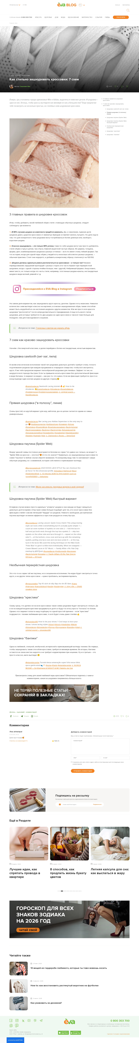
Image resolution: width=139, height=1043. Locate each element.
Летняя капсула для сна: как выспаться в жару (110, 871)
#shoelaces (55, 389)
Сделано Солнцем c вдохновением (118, 1034)
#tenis (54, 665)
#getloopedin (60, 551)
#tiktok (74, 624)
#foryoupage (60, 627)
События (98, 17)
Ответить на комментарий (17, 741)
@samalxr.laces (32, 421)
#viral (77, 627)
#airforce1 (67, 471)
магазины (126, 5)
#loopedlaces (49, 551)
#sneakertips (48, 433)
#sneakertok (59, 433)
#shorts (57, 624)
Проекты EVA (13, 5)
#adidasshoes (52, 424)
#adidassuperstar (38, 424)
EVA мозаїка (121, 17)
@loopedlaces (31, 523)
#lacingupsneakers (33, 430)
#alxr (43, 436)
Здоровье (48, 17)
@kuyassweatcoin (33, 468)
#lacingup (46, 430)
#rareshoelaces (43, 389)
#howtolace (30, 427)
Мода (63, 17)
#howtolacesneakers (56, 427)
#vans (74, 584)
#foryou (51, 627)
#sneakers (63, 424)
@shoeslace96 (32, 622)
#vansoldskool (41, 586)
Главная (11, 23)
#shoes (71, 424)
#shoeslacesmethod (34, 433)
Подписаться (97, 804)
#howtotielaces (66, 389)
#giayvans (30, 586)
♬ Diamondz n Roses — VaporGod (60, 436)
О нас (25, 5)
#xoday (50, 586)
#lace (74, 471)
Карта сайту (13, 1030)
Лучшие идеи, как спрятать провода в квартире (24, 873)
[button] (13, 716)
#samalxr (37, 436)
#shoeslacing (42, 627)
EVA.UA (117, 5)
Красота (38, 17)
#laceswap (71, 551)
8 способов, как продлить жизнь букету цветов (68, 873)
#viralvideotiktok (32, 474)
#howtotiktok (41, 427)
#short (51, 624)
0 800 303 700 (26, 17)
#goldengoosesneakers (48, 392)
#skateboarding (72, 433)
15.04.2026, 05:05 (14, 734)
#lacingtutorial (72, 427)
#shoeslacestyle (68, 430)
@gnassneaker (32, 584)
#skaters (29, 436)
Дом (56, 17)
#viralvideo (65, 624)
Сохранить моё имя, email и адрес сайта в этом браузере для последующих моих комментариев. (98, 763)
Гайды (107, 17)
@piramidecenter (32, 662)
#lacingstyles (55, 430)
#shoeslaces (31, 627)
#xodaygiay (59, 586)
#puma (49, 665)
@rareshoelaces (32, 386)
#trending (71, 627)
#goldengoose (32, 392)
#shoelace (58, 471)
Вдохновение (73, 17)
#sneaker (42, 554)
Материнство (87, 17)
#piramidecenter (64, 665)
